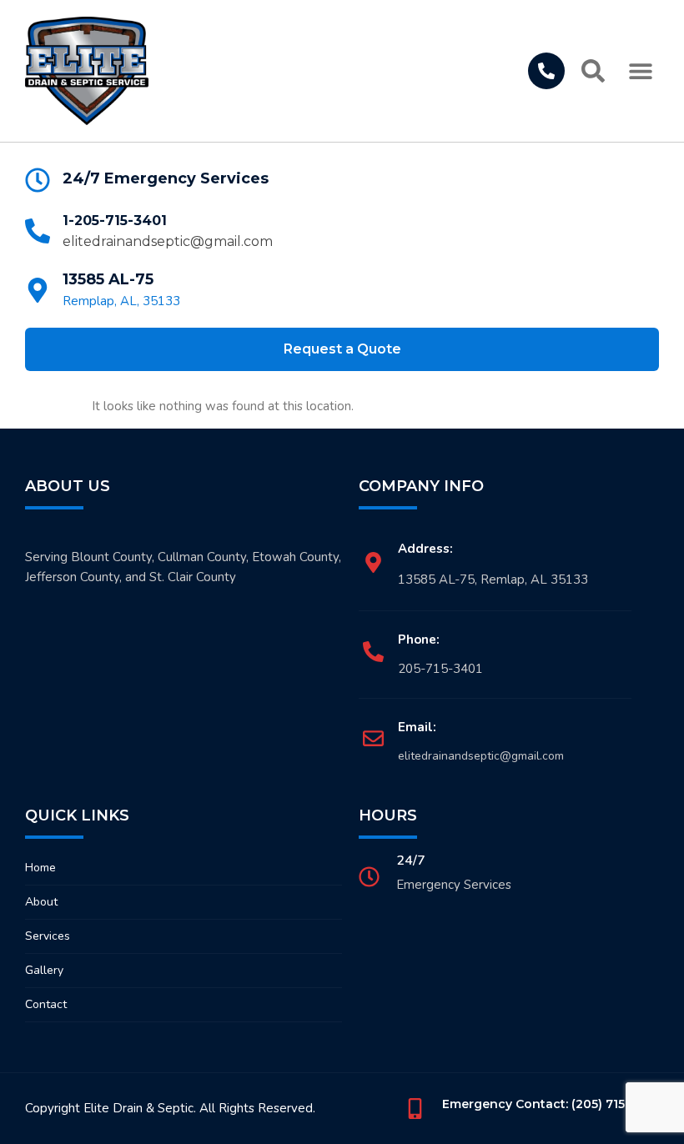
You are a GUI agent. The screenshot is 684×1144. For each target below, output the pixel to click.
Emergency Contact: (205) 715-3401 (550, 1103)
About (41, 902)
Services (47, 936)
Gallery (44, 970)
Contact (46, 1004)
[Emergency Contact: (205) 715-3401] (415, 1108)
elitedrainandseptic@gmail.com (168, 241)
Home (40, 868)
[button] (640, 71)
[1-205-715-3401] (37, 230)
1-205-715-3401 (115, 220)
